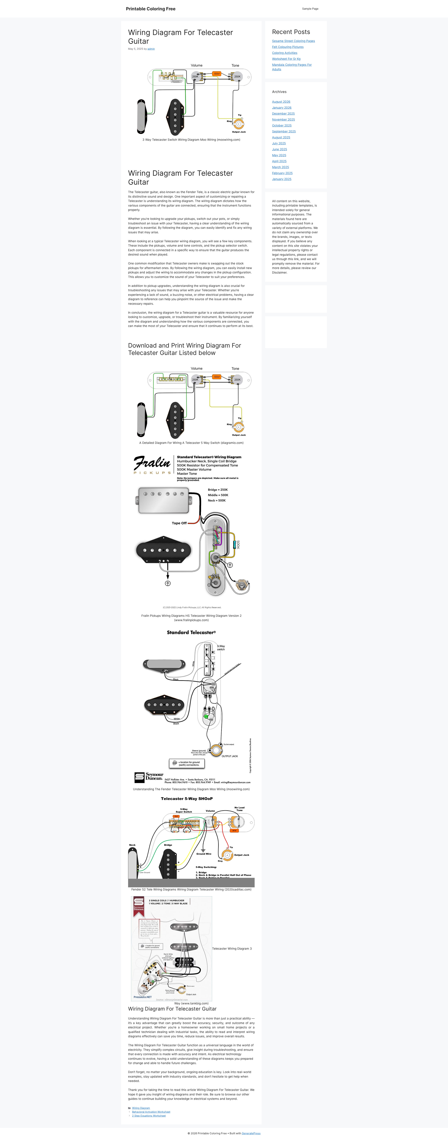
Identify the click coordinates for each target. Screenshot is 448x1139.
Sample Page (310, 8)
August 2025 (281, 137)
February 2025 (282, 173)
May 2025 (279, 155)
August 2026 (281, 101)
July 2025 (279, 143)
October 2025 (282, 125)
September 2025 (284, 131)
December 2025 (283, 113)
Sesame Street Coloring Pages (293, 41)
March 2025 (280, 167)
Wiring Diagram (141, 1107)
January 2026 (282, 107)
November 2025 (283, 119)
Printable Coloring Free (151, 8)
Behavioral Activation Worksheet (151, 1111)
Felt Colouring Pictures (288, 47)
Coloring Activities (284, 53)
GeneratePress (251, 1133)
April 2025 (279, 161)
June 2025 (279, 149)
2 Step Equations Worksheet (149, 1115)
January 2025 (281, 179)
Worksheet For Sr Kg (286, 59)
